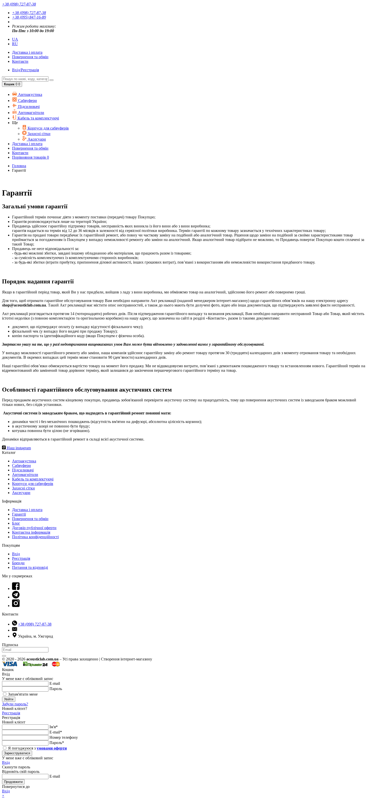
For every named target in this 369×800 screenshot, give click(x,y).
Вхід (16, 554)
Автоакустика (29, 94)
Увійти (8, 699)
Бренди (18, 563)
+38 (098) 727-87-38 (29, 13)
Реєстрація (21, 558)
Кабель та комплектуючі (38, 118)
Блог (16, 523)
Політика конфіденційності (35, 537)
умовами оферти (52, 748)
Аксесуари (36, 139)
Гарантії (19, 514)
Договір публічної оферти (34, 528)
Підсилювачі (28, 106)
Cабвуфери (27, 100)
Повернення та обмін (30, 57)
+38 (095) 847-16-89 (29, 17)
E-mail (54, 683)
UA (15, 39)
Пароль (55, 689)
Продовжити (13, 782)
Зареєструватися (17, 753)
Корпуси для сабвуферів (48, 128)
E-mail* (55, 732)
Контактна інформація (31, 532)
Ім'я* (53, 727)
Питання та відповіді (30, 567)
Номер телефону (63, 737)
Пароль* (56, 743)
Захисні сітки (38, 134)
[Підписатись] (4, 656)
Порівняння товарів (30, 157)
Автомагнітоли (30, 112)
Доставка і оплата (27, 510)
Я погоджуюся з (37, 748)
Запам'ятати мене (22, 694)
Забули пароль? (15, 704)
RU (15, 44)
